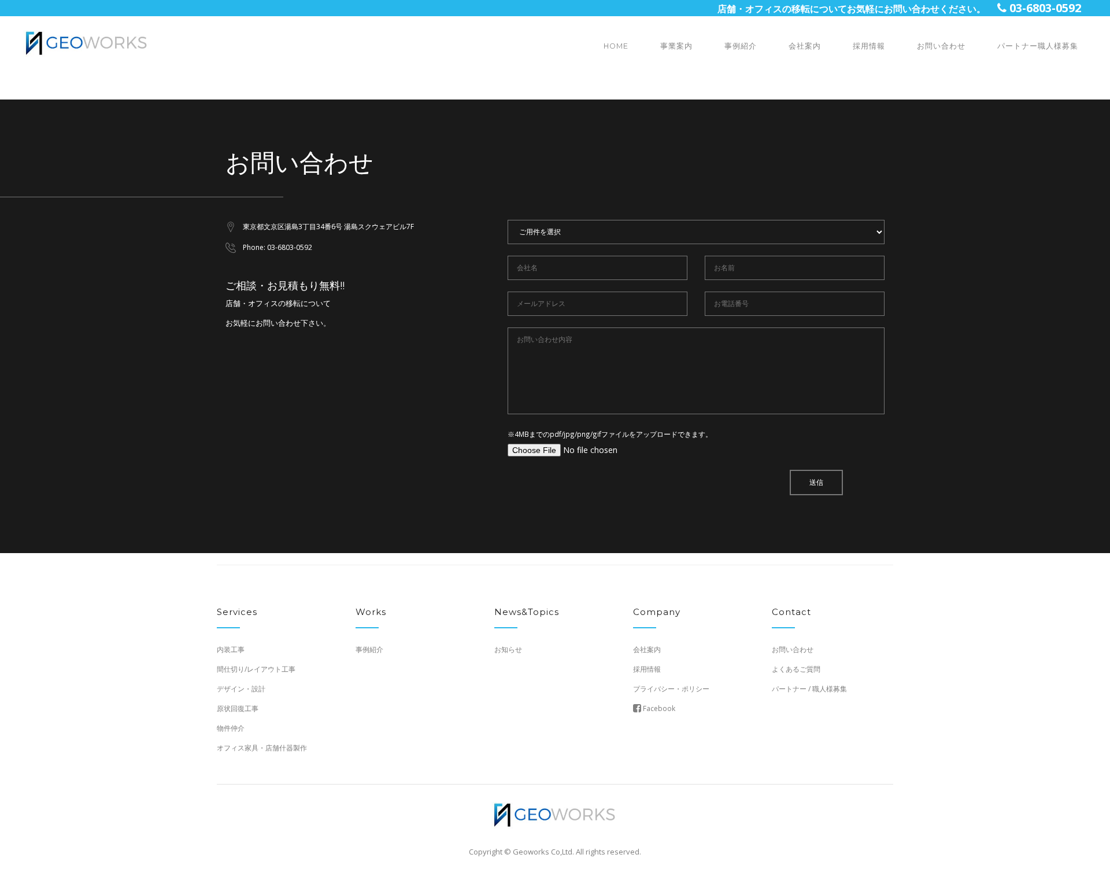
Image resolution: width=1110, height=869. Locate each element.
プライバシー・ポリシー (671, 689)
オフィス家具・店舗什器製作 (262, 748)
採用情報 (869, 46)
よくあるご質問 (796, 669)
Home (616, 46)
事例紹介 (740, 46)
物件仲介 (231, 728)
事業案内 (676, 46)
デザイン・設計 (241, 689)
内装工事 (231, 649)
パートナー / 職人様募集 (809, 689)
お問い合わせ (941, 46)
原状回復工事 (237, 708)
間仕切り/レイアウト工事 (256, 669)
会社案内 (805, 46)
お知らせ (508, 649)
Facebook (658, 708)
